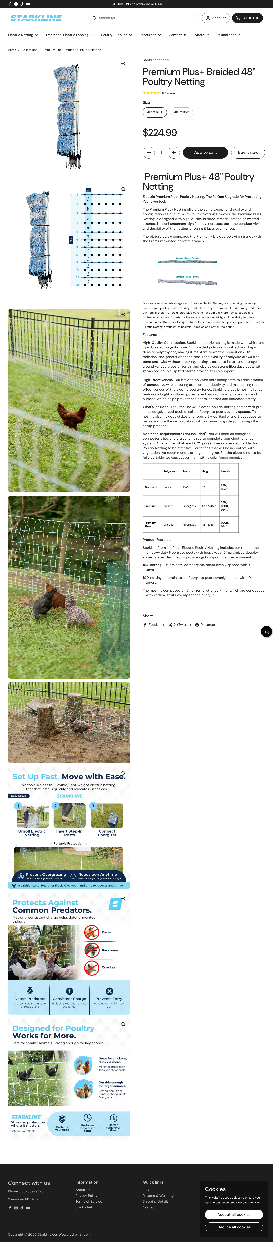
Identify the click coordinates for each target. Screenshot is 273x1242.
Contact (149, 1207)
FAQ (146, 1190)
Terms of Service (89, 1201)
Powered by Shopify (76, 1234)
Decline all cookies (234, 1227)
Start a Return (87, 1207)
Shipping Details (156, 1201)
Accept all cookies (234, 1214)
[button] (247, 18)
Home (12, 50)
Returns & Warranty (158, 1195)
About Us (83, 1190)
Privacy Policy (86, 1195)
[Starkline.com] (36, 18)
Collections (29, 50)
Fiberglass (177, 552)
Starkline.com (48, 1234)
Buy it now (248, 152)
